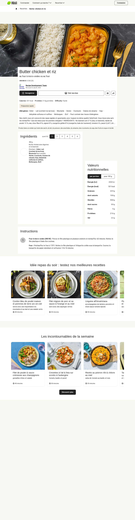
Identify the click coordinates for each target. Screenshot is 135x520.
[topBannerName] (67, 18)
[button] (52, 136)
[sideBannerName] (101, 145)
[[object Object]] (107, 93)
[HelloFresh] (12, 3)
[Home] (16, 8)
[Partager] (113, 93)
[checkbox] (20, 81)
